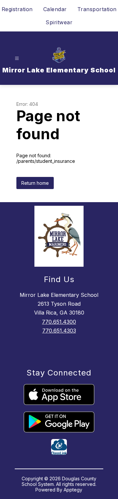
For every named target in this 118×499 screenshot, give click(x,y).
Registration (17, 9)
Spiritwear (59, 22)
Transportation (97, 9)
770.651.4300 (59, 321)
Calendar (55, 9)
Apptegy (73, 489)
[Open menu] (17, 58)
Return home (35, 183)
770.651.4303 (59, 330)
